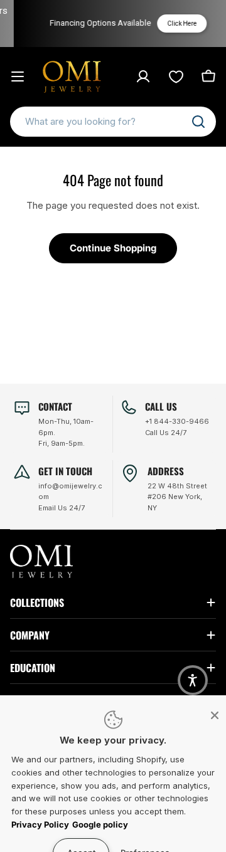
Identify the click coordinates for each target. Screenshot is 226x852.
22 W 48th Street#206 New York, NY (177, 496)
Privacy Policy (40, 824)
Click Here (178, 23)
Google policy (100, 824)
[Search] (198, 121)
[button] (193, 680)
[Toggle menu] (17, 76)
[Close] (214, 715)
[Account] (143, 76)
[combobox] (113, 122)
